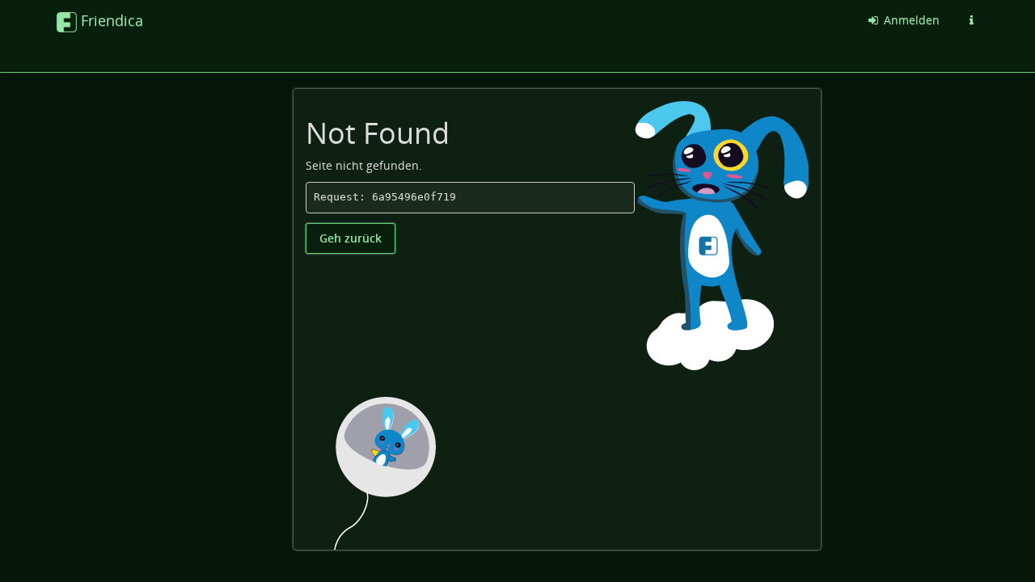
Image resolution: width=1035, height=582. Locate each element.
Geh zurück (350, 238)
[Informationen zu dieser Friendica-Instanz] (971, 20)
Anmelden (910, 19)
